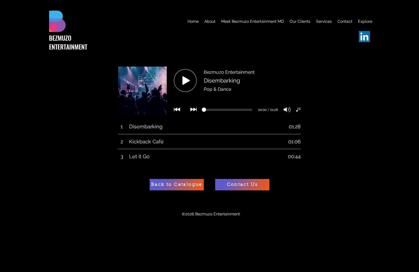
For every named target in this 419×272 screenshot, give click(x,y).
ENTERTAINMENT (68, 46)
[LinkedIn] (364, 36)
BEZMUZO (60, 37)
